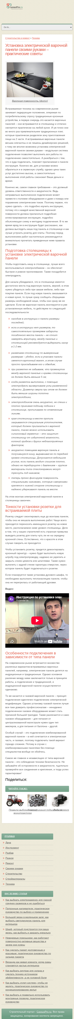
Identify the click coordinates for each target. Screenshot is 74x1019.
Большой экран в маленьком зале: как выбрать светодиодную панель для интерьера (27, 920)
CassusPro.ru (44, 1011)
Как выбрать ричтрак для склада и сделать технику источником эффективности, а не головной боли (26, 974)
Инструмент (12, 847)
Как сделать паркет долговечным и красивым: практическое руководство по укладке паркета (28, 953)
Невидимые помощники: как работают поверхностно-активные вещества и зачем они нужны (27, 941)
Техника (36, 38)
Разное (10, 858)
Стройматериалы (15, 878)
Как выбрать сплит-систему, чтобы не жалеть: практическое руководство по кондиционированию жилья (27, 986)
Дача (8, 842)
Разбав (9, 852)
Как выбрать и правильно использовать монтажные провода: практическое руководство (28, 998)
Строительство (14, 873)
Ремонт (10, 863)
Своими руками (14, 868)
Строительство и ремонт (17, 38)
